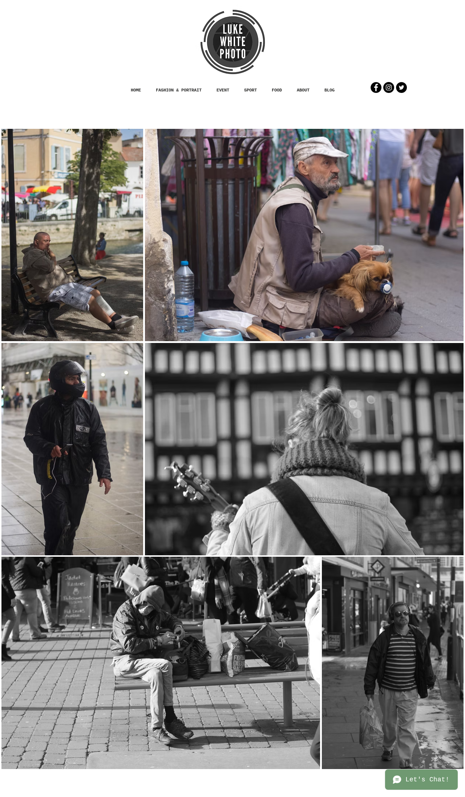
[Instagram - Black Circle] (388, 87)
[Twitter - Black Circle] (401, 87)
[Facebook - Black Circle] (376, 87)
